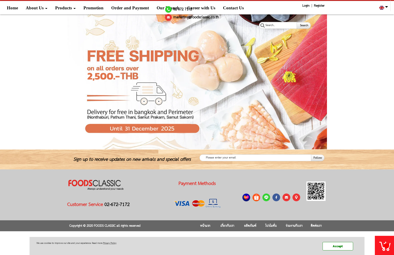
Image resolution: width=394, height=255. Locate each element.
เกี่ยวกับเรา (227, 226)
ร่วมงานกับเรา (294, 226)
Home (12, 7)
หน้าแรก (205, 226)
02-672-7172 (117, 204)
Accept (338, 246)
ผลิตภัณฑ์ (250, 226)
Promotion (93, 7)
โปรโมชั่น (271, 226)
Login (306, 6)
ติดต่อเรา (316, 226)
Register (319, 6)
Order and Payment (130, 7)
